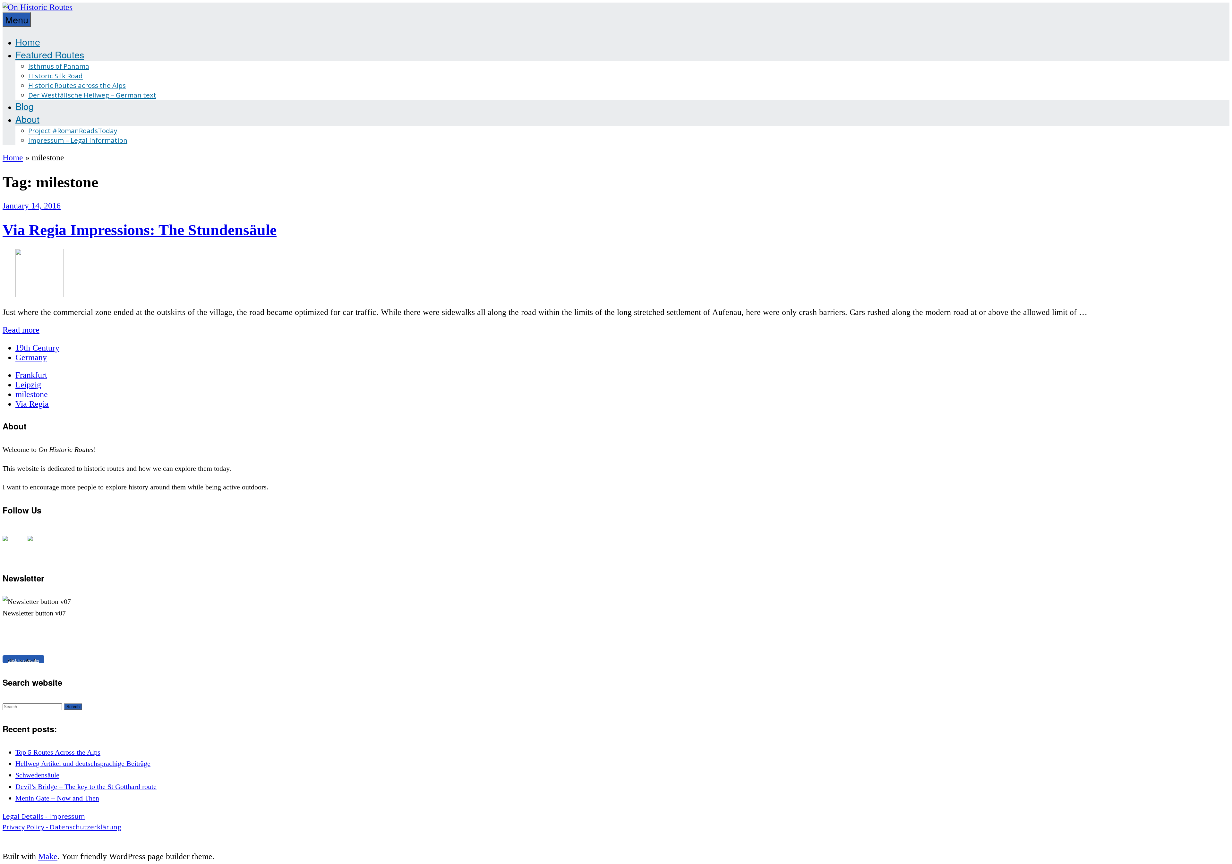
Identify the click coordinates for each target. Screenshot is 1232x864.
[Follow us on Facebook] (10, 543)
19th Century (37, 347)
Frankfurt (31, 375)
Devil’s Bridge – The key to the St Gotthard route (86, 787)
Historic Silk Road (55, 75)
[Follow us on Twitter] (35, 543)
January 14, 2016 (32, 205)
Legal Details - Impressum (44, 816)
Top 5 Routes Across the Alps (57, 752)
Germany (31, 357)
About (27, 118)
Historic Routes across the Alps (77, 85)
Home (27, 41)
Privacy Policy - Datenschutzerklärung (62, 826)
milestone (31, 394)
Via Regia (32, 404)
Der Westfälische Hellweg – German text (92, 94)
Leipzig (28, 384)
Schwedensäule (37, 775)
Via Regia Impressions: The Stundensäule (140, 229)
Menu (16, 19)
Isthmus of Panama (58, 66)
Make (47, 856)
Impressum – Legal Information (77, 140)
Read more (21, 330)
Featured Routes (49, 54)
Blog (24, 106)
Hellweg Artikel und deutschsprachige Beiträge (82, 763)
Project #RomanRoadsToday (72, 130)
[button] (73, 706)
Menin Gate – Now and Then (57, 798)
